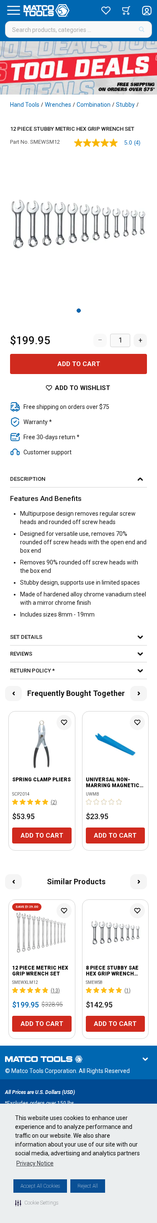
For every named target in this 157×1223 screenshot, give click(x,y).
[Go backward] (13, 693)
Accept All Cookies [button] (40, 1186)
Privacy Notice (35, 1163)
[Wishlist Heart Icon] (64, 722)
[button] (36, 1203)
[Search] (141, 29)
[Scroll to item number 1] (79, 310)
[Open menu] (13, 10)
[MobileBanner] (78, 68)
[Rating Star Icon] (15, 802)
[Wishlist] (106, 10)
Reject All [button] (87, 1186)
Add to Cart (78, 364)
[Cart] (126, 10)
